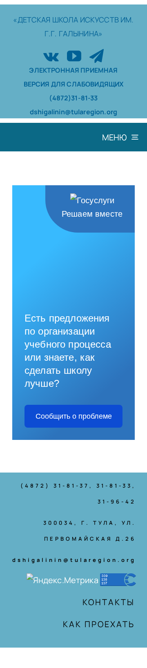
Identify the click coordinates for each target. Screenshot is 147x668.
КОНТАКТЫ (108, 602)
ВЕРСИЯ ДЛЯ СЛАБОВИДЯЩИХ (74, 84)
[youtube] (74, 56)
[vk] (51, 56)
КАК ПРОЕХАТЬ (99, 624)
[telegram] (96, 56)
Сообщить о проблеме (74, 416)
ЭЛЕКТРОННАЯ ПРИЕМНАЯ (73, 70)
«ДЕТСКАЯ (32, 19)
